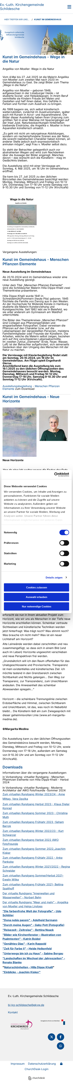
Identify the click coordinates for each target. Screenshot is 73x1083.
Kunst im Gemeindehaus (47, 19)
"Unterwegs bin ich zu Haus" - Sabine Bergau (33, 953)
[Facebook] (60, 1037)
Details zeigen (54, 577)
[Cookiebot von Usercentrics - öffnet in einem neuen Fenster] (54, 474)
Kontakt (13, 1012)
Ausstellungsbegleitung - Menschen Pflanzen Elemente (31, 387)
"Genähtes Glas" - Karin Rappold (24, 943)
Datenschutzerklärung (42, 1063)
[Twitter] (51, 1037)
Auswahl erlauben (36, 596)
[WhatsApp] (60, 1046)
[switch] (64, 543)
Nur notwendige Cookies (36, 606)
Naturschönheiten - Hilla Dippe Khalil (28, 967)
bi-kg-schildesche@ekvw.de (26, 1005)
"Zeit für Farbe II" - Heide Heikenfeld (27, 948)
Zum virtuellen (12, 794)
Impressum (18, 1063)
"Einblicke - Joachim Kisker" (22, 972)
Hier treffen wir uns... (16, 19)
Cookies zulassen (36, 587)
